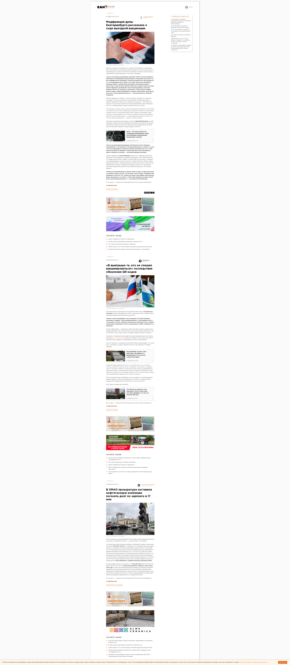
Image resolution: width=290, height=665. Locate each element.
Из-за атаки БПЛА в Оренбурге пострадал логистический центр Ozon (180, 31)
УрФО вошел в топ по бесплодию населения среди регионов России (130, 246)
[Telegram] (149, 193)
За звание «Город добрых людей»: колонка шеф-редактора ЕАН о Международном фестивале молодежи (129, 655)
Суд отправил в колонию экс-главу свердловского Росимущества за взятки (130, 472)
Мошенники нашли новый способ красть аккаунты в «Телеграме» (129, 249)
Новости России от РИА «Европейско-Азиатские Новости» (102, 7)
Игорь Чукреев (148, 16)
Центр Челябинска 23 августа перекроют (121, 239)
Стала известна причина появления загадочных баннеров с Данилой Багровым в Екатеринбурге (181, 21)
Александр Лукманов (147, 484)
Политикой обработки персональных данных (253, 662)
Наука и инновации (117, 585)
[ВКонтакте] (145, 193)
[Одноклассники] (147, 193)
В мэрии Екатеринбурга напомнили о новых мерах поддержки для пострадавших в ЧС (129, 458)
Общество (115, 189)
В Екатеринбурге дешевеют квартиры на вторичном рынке (180, 26)
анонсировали (118, 337)
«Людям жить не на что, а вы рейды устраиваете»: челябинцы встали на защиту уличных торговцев (180, 41)
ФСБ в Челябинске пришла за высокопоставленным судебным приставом (128, 468)
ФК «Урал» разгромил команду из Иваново (122, 244)
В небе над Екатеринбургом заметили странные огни (125, 241)
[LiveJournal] (153, 193)
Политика (109, 189)
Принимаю (282, 662)
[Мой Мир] (151, 193)
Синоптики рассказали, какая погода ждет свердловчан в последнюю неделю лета (130, 641)
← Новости (109, 13)
